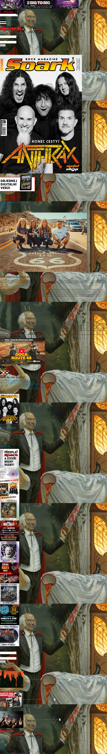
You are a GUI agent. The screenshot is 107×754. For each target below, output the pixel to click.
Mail (19, 19)
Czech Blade (3, 744)
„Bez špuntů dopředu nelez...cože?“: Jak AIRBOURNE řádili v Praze (41, 719)
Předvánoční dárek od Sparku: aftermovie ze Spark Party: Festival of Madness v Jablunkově (24, 389)
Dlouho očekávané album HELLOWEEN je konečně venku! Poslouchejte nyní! (20, 384)
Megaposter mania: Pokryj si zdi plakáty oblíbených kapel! (38, 699)
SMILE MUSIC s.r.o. (11, 753)
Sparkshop (3, 209)
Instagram (6, 19)
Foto (1, 196)
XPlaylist (2, 749)
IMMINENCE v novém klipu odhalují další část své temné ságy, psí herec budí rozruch (46, 679)
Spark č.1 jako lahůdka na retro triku (10, 385)
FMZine (2, 747)
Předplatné (3, 740)
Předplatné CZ (4, 204)
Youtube (15, 19)
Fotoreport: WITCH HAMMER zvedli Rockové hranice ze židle (16, 382)
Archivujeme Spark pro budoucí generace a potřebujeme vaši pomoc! (18, 387)
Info (1, 201)
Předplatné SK (4, 206)
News (1, 194)
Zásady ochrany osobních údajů (11, 202)
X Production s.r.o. (22, 753)
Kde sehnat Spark (5, 211)
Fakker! (2, 742)
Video (1, 197)
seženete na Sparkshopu (17, 287)
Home (2, 192)
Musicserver (3, 745)
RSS (21, 19)
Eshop (11, 19)
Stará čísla (3, 207)
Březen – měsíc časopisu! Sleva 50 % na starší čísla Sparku (16, 380)
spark (10, 272)
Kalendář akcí (4, 199)
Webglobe (3, 750)
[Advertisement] (53, 309)
